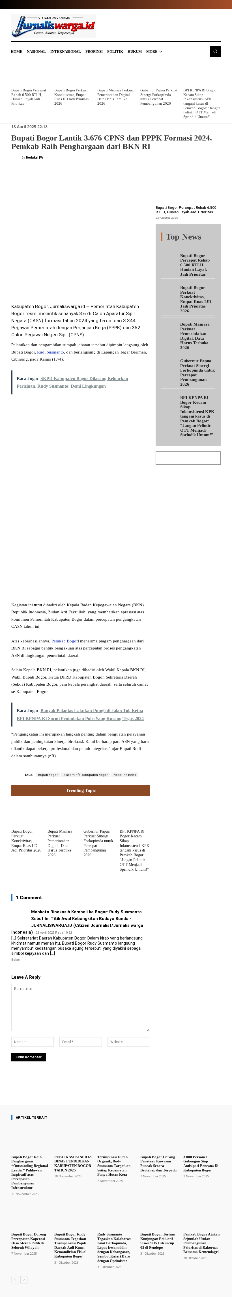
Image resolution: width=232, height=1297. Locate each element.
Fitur (192, 237)
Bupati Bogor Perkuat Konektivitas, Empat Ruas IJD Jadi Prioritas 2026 (71, 97)
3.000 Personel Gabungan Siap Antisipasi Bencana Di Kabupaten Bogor (200, 1163)
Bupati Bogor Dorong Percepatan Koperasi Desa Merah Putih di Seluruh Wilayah (28, 1241)
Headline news (124, 775)
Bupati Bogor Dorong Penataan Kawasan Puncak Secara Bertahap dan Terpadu (158, 1163)
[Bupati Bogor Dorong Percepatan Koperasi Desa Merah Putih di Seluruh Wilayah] (30, 1216)
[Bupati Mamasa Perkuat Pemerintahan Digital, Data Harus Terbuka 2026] (116, 73)
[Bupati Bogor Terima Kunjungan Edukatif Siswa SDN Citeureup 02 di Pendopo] (159, 1216)
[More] (130, 1089)
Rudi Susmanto (50, 352)
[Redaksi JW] (16, 157)
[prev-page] (14, 1279)
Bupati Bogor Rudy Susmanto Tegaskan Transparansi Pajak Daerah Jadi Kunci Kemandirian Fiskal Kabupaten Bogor (70, 1245)
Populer (209, 237)
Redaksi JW (34, 157)
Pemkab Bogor (64, 641)
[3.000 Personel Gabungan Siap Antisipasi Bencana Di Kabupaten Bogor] (202, 1139)
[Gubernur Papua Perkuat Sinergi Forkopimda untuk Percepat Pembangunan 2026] (159, 73)
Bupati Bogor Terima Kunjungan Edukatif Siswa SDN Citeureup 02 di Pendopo (157, 1241)
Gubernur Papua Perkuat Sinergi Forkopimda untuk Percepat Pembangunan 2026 (158, 97)
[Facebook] (53, 283)
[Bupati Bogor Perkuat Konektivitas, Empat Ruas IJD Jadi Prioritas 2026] (73, 73)
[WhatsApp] (92, 283)
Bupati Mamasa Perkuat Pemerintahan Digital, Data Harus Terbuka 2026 (115, 97)
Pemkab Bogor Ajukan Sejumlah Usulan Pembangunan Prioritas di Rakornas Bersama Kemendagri (201, 1243)
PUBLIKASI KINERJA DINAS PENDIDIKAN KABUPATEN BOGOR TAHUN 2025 (72, 1163)
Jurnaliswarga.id (67, 306)
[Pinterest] (79, 283)
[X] (66, 283)
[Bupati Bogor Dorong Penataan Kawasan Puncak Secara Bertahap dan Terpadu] (159, 1139)
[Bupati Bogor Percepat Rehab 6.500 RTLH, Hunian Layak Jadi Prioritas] (30, 73)
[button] (215, 51)
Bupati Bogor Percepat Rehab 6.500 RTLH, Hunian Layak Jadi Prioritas (28, 97)
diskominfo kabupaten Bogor (85, 775)
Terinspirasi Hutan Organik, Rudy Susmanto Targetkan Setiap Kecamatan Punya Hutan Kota (113, 1166)
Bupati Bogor (48, 775)
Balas (15, 960)
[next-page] (23, 1279)
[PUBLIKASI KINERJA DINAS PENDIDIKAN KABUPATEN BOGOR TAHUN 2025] (73, 1139)
